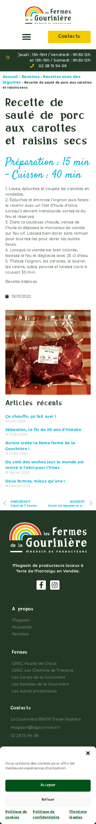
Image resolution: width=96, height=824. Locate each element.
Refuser (48, 800)
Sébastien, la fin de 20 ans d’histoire (43, 429)
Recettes (30, 76)
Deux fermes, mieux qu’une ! (35, 481)
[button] (88, 753)
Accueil (10, 76)
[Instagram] (54, 585)
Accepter (48, 785)
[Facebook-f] (41, 585)
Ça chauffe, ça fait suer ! (30, 416)
